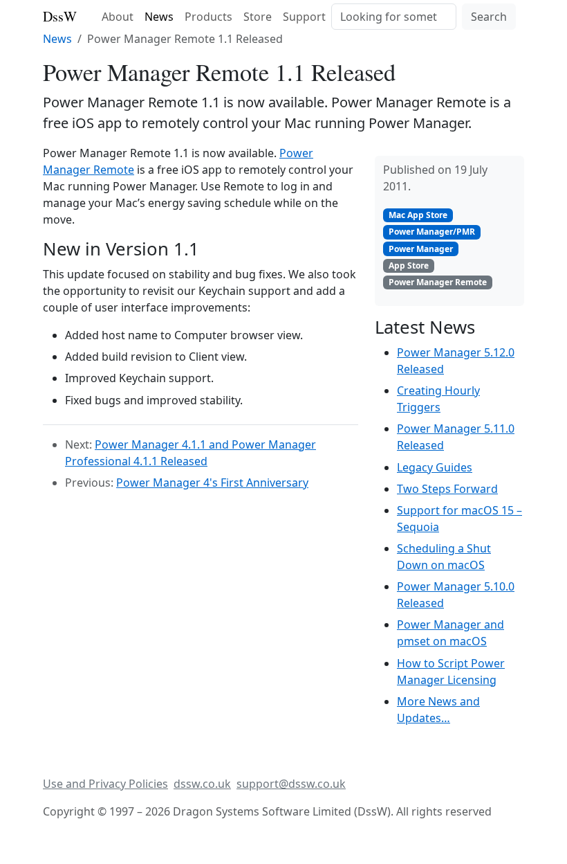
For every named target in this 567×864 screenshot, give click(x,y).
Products (208, 16)
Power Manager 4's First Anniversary (212, 482)
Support (304, 16)
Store (257, 16)
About (117, 16)
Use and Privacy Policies (105, 783)
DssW (60, 16)
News (159, 16)
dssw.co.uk (202, 783)
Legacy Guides (434, 467)
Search (489, 16)
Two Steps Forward (447, 488)
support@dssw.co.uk (291, 783)
